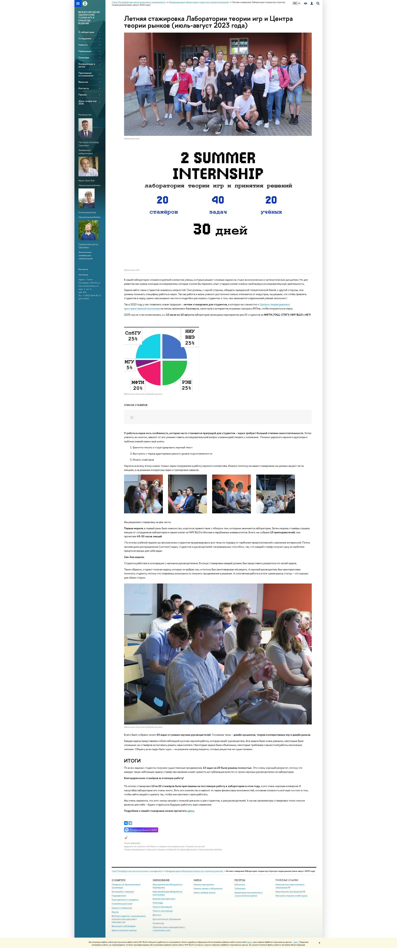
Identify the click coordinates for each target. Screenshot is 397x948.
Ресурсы (239, 880)
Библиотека (239, 884)
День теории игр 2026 (87, 102)
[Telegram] (130, 823)
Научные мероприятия (204, 884)
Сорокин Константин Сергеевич (88, 246)
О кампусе (118, 880)
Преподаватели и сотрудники (125, 899)
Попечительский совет (122, 903)
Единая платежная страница (124, 930)
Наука (197, 880)
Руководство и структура (123, 891)
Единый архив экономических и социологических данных (248, 894)
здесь (249, 942)
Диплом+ (157, 915)
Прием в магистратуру (163, 911)
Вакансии (83, 81)
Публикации (84, 51)
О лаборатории (86, 32)
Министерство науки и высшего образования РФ (289, 886)
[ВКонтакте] (126, 823)
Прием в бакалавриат (162, 906)
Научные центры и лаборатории (208, 888)
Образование (161, 880)
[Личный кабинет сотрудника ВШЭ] (311, 3)
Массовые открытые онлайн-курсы (291, 895)
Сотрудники (84, 38)
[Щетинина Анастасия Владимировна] (187, 494)
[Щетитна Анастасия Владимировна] (143, 494)
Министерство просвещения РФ (290, 891)
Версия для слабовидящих (124, 926)
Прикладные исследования (85, 74)
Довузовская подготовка (164, 898)
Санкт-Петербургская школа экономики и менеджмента (137, 871)
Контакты (83, 88)
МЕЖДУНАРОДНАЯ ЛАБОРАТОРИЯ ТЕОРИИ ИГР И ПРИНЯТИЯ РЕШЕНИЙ (89, 18)
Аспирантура (158, 923)
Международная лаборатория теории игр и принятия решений (194, 871)
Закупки (115, 912)
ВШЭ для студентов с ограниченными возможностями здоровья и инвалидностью (128, 919)
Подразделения (119, 895)
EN (299, 3)
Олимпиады (158, 902)
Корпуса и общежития (122, 908)
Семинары (83, 57)
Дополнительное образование (167, 919)
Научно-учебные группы (204, 892)
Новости (82, 44)
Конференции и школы (86, 65)
